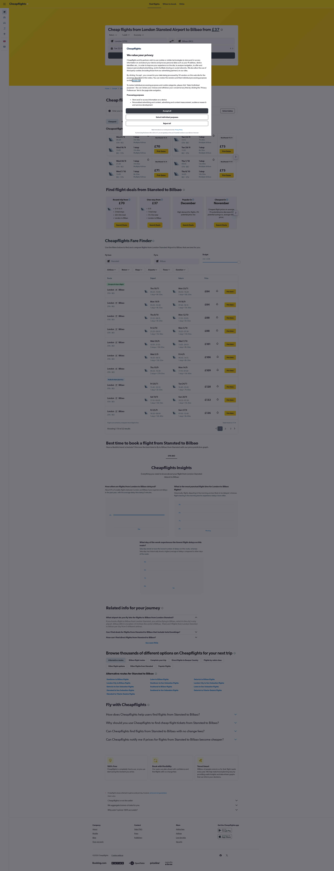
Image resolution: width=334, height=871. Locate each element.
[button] (167, 111)
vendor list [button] (136, 80)
